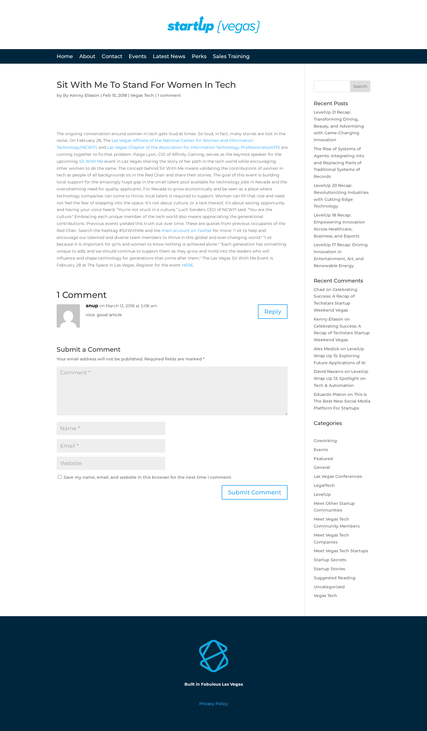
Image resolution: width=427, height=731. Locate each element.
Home (65, 57)
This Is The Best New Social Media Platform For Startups (342, 401)
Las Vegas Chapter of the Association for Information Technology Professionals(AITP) (193, 147)
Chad (319, 289)
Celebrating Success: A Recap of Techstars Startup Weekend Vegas (342, 333)
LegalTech (324, 485)
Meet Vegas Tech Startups (341, 550)
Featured (323, 458)
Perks (199, 57)
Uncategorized (329, 586)
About (87, 57)
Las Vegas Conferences (338, 476)
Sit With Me (91, 161)
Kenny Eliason (84, 95)
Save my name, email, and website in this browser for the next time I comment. (148, 477)
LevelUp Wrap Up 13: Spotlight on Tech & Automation (341, 378)
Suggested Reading (335, 577)
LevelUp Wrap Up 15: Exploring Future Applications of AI (339, 355)
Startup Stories (329, 568)
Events (137, 57)
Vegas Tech (142, 95)
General (322, 467)
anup (92, 305)
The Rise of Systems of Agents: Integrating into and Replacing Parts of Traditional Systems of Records (339, 162)
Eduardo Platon (330, 394)
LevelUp (322, 494)
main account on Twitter (187, 230)
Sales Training (231, 57)
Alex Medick (326, 348)
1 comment (169, 95)
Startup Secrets (330, 559)
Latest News (169, 57)
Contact (112, 57)
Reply (272, 311)
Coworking (325, 440)
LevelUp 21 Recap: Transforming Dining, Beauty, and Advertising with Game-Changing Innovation (339, 126)
